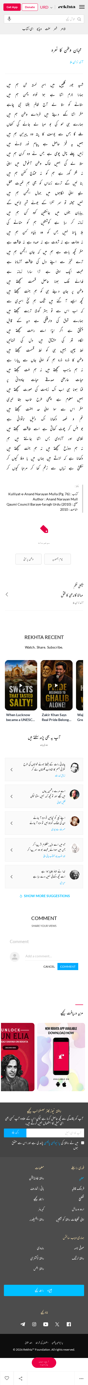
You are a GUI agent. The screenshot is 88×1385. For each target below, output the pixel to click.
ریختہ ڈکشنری (37, 1258)
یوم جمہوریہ (57, 559)
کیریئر (41, 1209)
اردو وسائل (78, 1209)
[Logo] (66, 7)
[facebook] (69, 1324)
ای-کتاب (27, 28)
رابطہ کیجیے (38, 1199)
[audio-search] (9, 19)
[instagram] (34, 1324)
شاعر (63, 28)
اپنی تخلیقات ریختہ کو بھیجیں (70, 1219)
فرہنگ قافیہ (78, 1188)
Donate (30, 7)
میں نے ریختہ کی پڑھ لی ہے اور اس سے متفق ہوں (45, 1145)
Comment (68, 966)
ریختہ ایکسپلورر (37, 1219)
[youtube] (46, 1324)
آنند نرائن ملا (76, 62)
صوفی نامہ (79, 1248)
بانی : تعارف (37, 1188)
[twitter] (57, 1324)
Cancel (49, 966)
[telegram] (23, 1324)
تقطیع (81, 1199)
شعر (55, 28)
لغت (47, 28)
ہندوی (40, 1248)
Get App (12, 7)
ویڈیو (39, 28)
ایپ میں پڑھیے (44, 1362)
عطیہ (81, 1178)
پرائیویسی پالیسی (52, 1142)
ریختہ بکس (38, 1269)
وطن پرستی (28, 559)
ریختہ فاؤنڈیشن (36, 1178)
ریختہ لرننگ (78, 1258)
